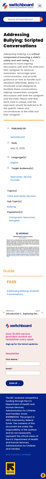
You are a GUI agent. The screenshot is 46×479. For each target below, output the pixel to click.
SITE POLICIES (13, 454)
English (14, 162)
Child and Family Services (21, 196)
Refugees (14, 220)
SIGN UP (13, 383)
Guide (9, 271)
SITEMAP (26, 454)
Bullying (11, 206)
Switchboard (18, 137)
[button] (40, 6)
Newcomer (16, 176)
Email (9, 369)
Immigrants (15, 217)
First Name (12, 360)
